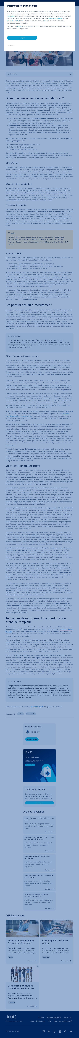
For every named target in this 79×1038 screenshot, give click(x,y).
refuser (46, 21)
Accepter (20, 26)
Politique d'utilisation (55, 18)
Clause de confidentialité (15, 21)
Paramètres (10, 16)
